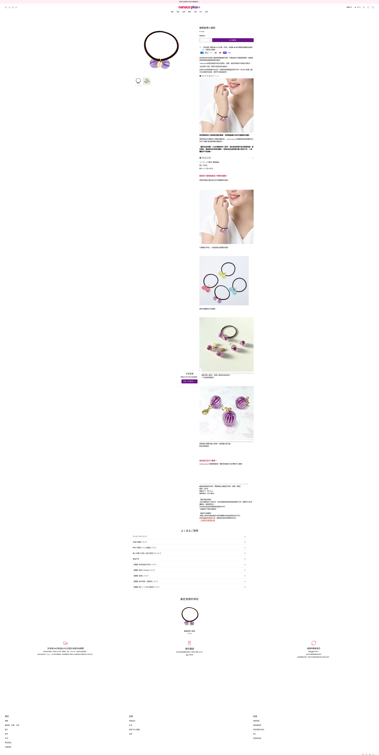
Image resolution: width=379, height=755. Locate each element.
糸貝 (130, 725)
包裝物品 (8, 747)
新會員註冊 (257, 738)
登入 (254, 734)
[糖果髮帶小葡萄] (189, 616)
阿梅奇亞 (132, 721)
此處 (312, 651)
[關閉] (200, 370)
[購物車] (373, 7)
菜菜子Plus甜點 (134, 730)
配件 (6, 734)
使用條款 (256, 721)
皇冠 (130, 734)
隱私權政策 (257, 725)
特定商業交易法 (258, 730)
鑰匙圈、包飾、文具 (12, 725)
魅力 (6, 730)
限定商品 (8, 743)
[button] (368, 7)
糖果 (6, 721)
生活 (6, 738)
